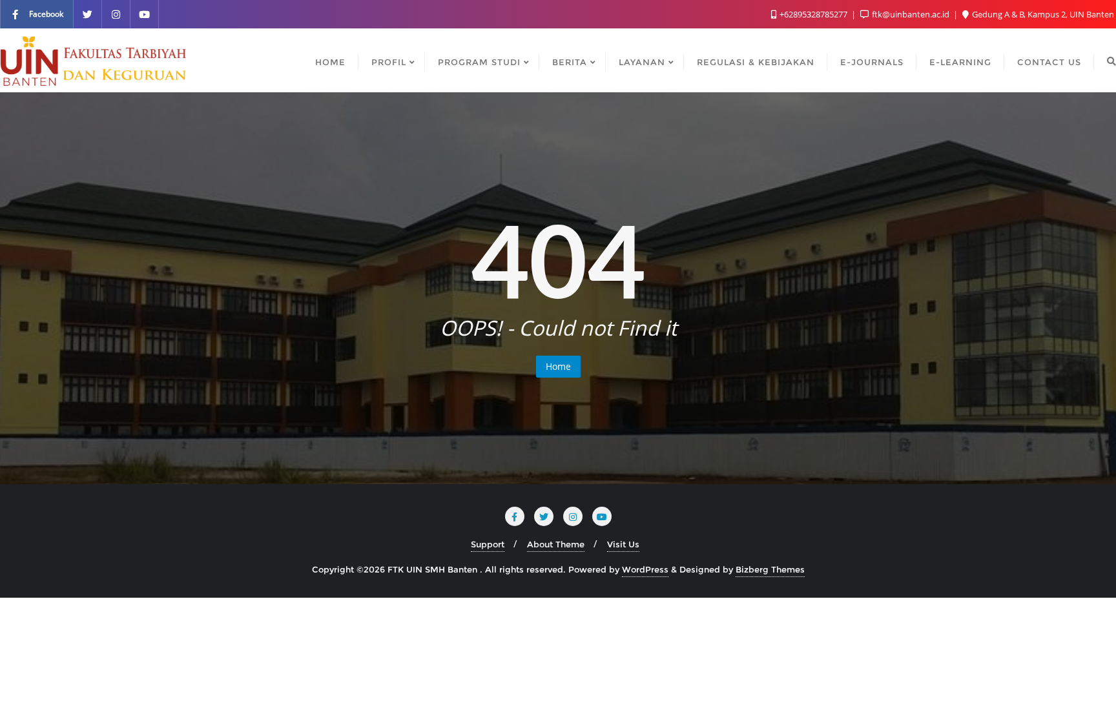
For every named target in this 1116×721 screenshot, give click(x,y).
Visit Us (623, 544)
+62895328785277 (813, 14)
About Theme (555, 544)
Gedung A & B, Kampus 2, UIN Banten (1042, 14)
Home (558, 366)
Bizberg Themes (770, 569)
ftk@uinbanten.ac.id (910, 14)
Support (487, 544)
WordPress (645, 569)
